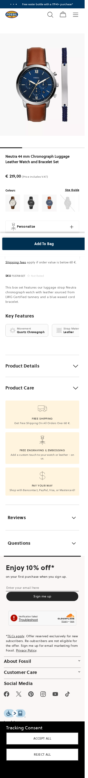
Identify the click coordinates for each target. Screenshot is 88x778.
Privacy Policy (26, 650)
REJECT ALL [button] (42, 754)
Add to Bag (44, 243)
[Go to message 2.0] (13, 4)
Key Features (19, 316)
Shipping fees (15, 262)
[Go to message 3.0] (16, 4)
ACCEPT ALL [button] (42, 738)
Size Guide (72, 190)
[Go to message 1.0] (10, 4)
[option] (44, 84)
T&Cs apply (15, 636)
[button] (42, 366)
